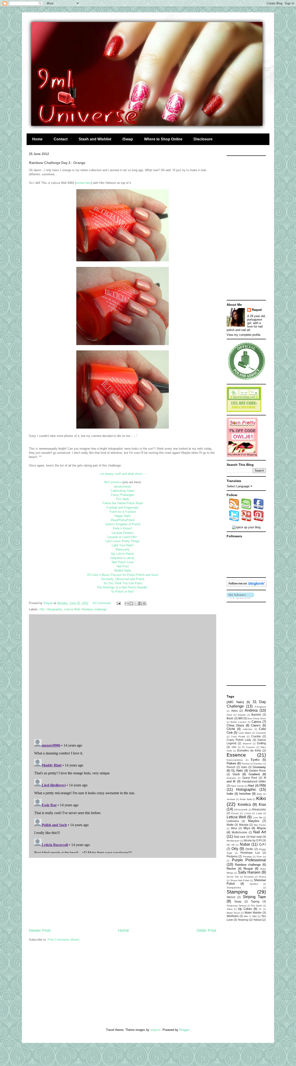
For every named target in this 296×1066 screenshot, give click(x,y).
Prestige (247, 856)
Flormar (246, 763)
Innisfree (245, 793)
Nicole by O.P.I (253, 840)
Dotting (261, 743)
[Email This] (126, 603)
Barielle (256, 714)
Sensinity (249, 876)
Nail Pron (123, 566)
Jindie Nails (246, 799)
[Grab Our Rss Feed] (234, 508)
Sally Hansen (249, 872)
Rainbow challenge (94, 609)
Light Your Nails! (123, 545)
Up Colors (245, 909)
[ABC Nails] (235, 702)
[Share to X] (135, 603)
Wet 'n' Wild (250, 916)
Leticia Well (72, 609)
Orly (234, 849)
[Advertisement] (122, 893)
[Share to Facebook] (140, 603)
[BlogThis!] (131, 603)
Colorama (261, 733)
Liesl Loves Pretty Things (122, 541)
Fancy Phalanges (122, 495)
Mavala (243, 824)
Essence (236, 754)
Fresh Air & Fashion (122, 511)
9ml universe (112, 482)
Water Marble (253, 912)
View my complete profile (243, 335)
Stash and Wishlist (95, 139)
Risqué (248, 868)
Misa (234, 828)
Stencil (231, 897)
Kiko (261, 798)
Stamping (237, 891)
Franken (258, 763)
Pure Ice (261, 856)
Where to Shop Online (163, 139)
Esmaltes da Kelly (249, 750)
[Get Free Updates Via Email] (246, 508)
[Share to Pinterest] (144, 603)
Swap (237, 901)
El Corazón (248, 747)
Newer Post (39, 930)
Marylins (253, 821)
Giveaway (259, 767)
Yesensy (243, 919)
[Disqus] (122, 675)
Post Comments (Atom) (63, 939)
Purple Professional (249, 860)
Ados (234, 710)
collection (248, 729)
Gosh (236, 774)
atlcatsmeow (122, 486)
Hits (42, 609)
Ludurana (233, 820)
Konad (234, 813)
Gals (244, 767)
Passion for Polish (123, 575)
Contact (61, 139)
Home (37, 139)
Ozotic (249, 848)
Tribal (229, 909)
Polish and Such (147, 575)
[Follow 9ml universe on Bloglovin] (247, 585)
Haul (251, 785)
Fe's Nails (122, 499)
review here (83, 183)
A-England (260, 706)
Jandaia (231, 799)
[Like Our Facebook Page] (258, 508)
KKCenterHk (240, 809)
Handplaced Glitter (254, 781)
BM (240, 718)
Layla (259, 813)
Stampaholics (234, 887)
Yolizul (257, 919)
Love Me (257, 817)
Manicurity (123, 549)
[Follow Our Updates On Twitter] (234, 520)
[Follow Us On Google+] (246, 520)
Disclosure (203, 139)
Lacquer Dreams (123, 533)
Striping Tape (254, 897)
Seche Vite (233, 876)
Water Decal (233, 913)
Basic (230, 718)
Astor (229, 715)
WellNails (233, 916)
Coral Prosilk (238, 736)
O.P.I (262, 844)
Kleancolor (259, 809)
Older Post (206, 930)
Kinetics (244, 804)
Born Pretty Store (256, 718)
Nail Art (259, 832)
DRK (234, 747)
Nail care (240, 836)
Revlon (231, 868)
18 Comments (101, 603)
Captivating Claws (123, 490)
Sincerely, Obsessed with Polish (122, 579)
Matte (230, 824)
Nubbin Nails (122, 570)
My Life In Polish (122, 554)
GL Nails (237, 770)
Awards (242, 715)
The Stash (256, 905)
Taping (255, 901)
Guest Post (249, 777)
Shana (262, 876)
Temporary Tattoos (237, 905)
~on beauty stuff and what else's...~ (123, 474)
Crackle (256, 736)
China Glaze (235, 725)
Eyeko (255, 759)
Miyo (247, 828)
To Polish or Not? (122, 591)
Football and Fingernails (123, 507)
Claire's (256, 725)
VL (260, 909)
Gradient (254, 774)
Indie (230, 793)
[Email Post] (118, 603)
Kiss (262, 804)
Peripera (232, 856)
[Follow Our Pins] (258, 520)
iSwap (127, 139)
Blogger (184, 1030)
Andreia (251, 710)
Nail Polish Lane (122, 562)
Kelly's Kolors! (122, 528)
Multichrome (239, 832)
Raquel (257, 310)
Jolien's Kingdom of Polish (122, 524)
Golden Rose (257, 770)
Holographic (54, 609)
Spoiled (254, 884)
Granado (231, 778)
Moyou (261, 828)
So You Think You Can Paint (123, 583)
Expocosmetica (235, 760)
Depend (247, 743)
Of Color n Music (98, 575)
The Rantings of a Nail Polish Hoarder (122, 587)
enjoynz (155, 1030)
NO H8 (230, 845)
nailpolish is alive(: (122, 558)
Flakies (231, 763)
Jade (259, 794)
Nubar (245, 844)
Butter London (239, 722)
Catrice (256, 721)
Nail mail (256, 836)
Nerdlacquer (233, 840)
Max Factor (260, 825)
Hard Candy (237, 786)
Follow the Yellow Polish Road (122, 503)
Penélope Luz (250, 852)
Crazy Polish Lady (239, 739)
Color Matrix (244, 733)
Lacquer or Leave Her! (122, 537)
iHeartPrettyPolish (123, 520)
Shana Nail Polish (240, 880)
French (231, 767)
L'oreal (247, 813)
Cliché (231, 729)
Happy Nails (122, 516)
